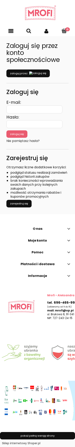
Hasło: (12, 117)
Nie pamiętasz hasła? (23, 141)
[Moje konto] (46, 31)
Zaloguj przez (19, 73)
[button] (11, 31)
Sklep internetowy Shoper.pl (21, 443)
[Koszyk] (64, 30)
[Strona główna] (37, 13)
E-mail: (13, 102)
